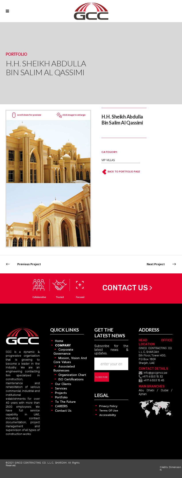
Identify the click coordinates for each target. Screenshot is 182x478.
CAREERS (61, 406)
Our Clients (63, 384)
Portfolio (61, 397)
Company (63, 345)
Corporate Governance (63, 352)
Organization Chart (72, 375)
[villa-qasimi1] (48, 151)
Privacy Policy (108, 406)
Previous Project (29, 264)
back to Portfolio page (123, 171)
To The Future (65, 402)
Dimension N (170, 468)
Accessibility (107, 415)
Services (61, 388)
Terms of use (108, 411)
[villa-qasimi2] (48, 214)
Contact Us (125, 287)
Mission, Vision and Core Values (70, 360)
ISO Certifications (71, 379)
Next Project (156, 264)
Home (59, 341)
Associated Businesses (64, 368)
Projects (61, 393)
